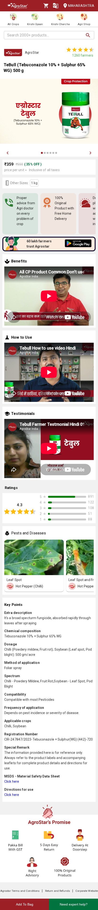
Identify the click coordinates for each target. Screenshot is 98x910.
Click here (11, 781)
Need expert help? (74, 904)
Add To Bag (24, 904)
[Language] (55, 5)
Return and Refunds (57, 890)
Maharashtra (81, 6)
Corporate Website (86, 890)
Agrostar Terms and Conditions (20, 890)
